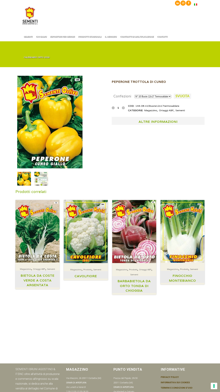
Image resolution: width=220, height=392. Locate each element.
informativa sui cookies (175, 382)
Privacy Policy (170, 377)
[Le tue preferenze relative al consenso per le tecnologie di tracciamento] (214, 386)
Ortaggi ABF (166, 110)
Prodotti (87, 269)
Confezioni (122, 96)
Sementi (180, 110)
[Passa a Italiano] (195, 4)
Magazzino (150, 110)
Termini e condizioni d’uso (176, 388)
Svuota (182, 96)
